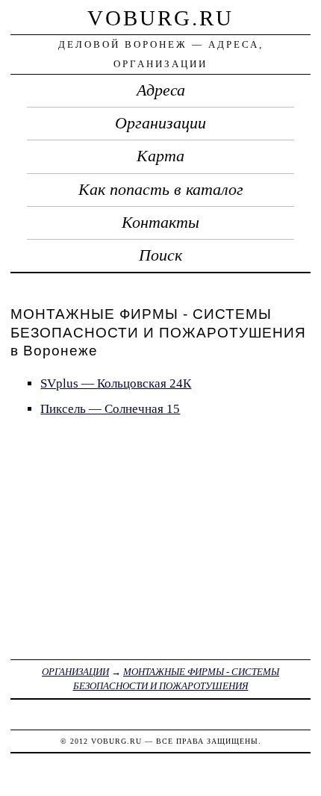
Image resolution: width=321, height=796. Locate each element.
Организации (160, 123)
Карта (160, 156)
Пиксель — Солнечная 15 (110, 409)
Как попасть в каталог (160, 190)
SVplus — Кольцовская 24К (115, 383)
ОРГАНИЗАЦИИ (75, 671)
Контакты (160, 222)
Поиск (160, 255)
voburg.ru (160, 18)
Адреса (161, 90)
